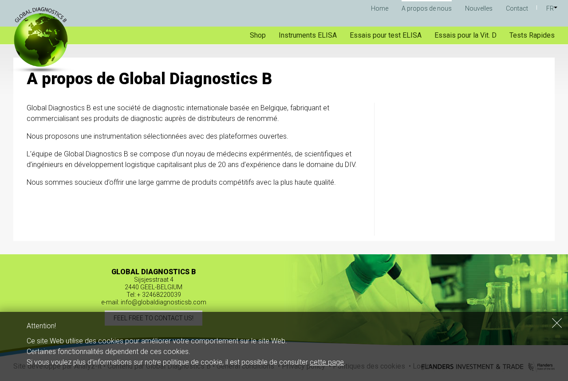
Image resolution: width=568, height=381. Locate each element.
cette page (327, 362)
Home (379, 8)
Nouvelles (479, 8)
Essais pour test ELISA (386, 35)
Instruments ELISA (308, 35)
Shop (258, 35)
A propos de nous (427, 8)
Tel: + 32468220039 (153, 294)
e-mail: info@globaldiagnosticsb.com (153, 302)
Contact (517, 8)
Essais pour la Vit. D (465, 35)
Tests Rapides (532, 35)
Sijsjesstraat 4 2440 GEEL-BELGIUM (153, 283)
